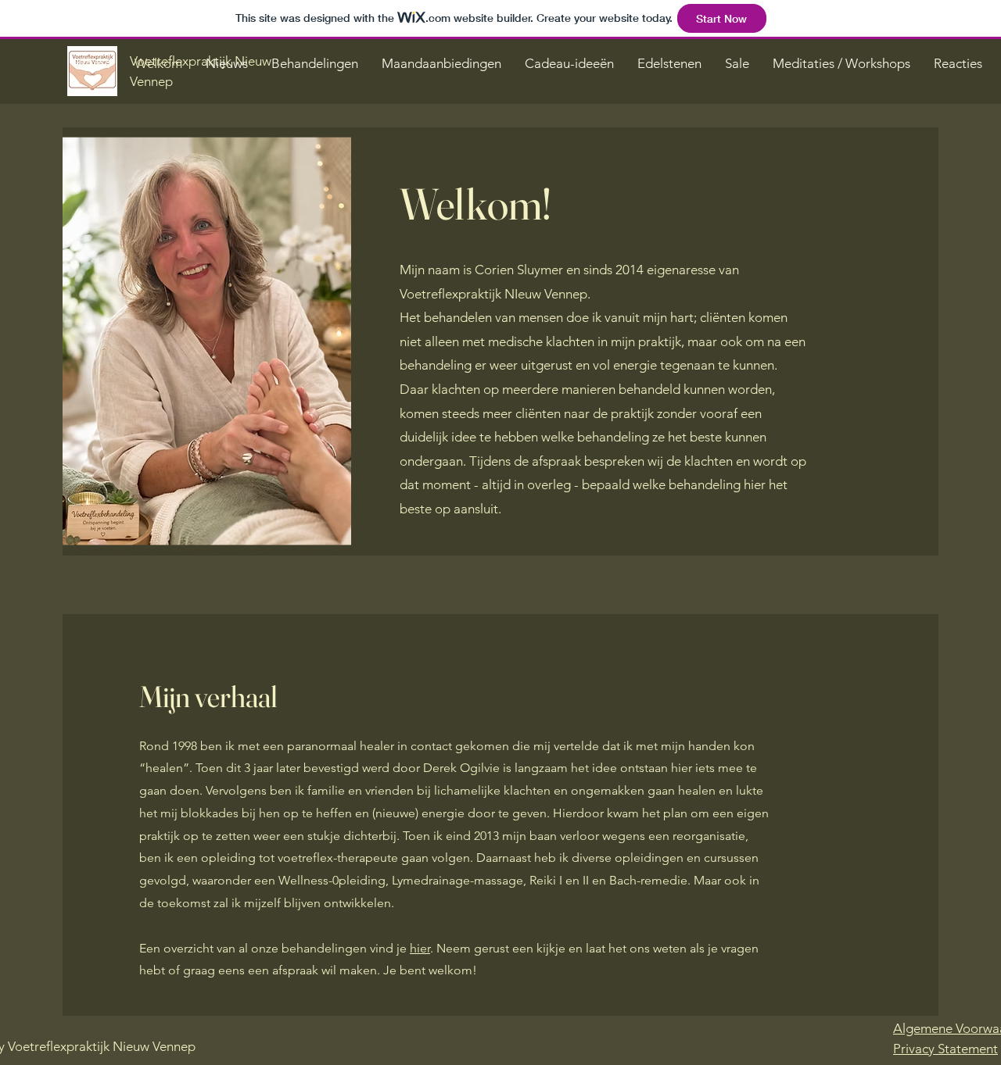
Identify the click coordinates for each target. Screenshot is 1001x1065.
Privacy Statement (945, 1048)
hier (420, 948)
